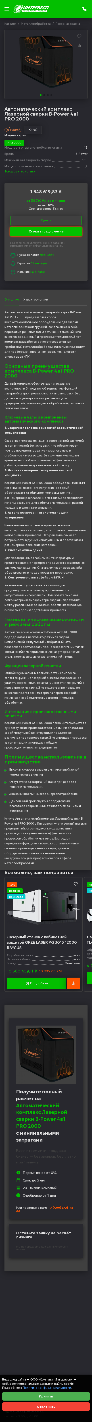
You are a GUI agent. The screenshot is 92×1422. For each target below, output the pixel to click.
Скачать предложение (46, 229)
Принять (46, 1396)
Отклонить (46, 1407)
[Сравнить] (79, 45)
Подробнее (39, 983)
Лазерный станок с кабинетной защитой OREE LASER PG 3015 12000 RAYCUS (42, 942)
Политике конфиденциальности (47, 1388)
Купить (46, 220)
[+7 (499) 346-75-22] (85, 9)
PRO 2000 (14, 143)
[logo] (31, 8)
